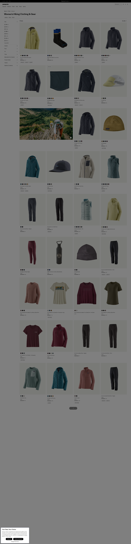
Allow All (9, 539)
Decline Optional (18, 539)
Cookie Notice (20, 535)
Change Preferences (15, 541)
